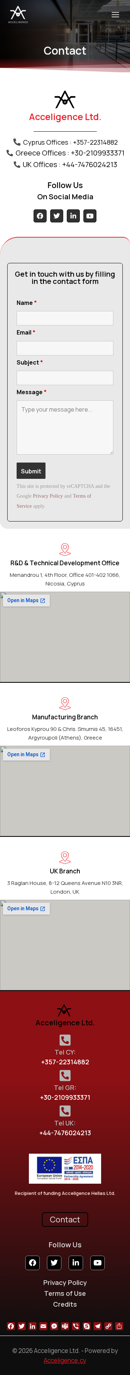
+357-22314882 (65, 1061)
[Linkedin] (73, 215)
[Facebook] (40, 215)
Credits (65, 1304)
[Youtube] (89, 215)
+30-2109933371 (65, 1097)
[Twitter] (56, 215)
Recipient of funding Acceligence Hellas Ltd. (65, 1193)
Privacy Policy (48, 496)
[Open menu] (115, 14)
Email (26, 332)
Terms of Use (65, 1293)
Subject (30, 362)
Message (32, 392)
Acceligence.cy (65, 1360)
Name (27, 303)
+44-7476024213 (65, 1132)
